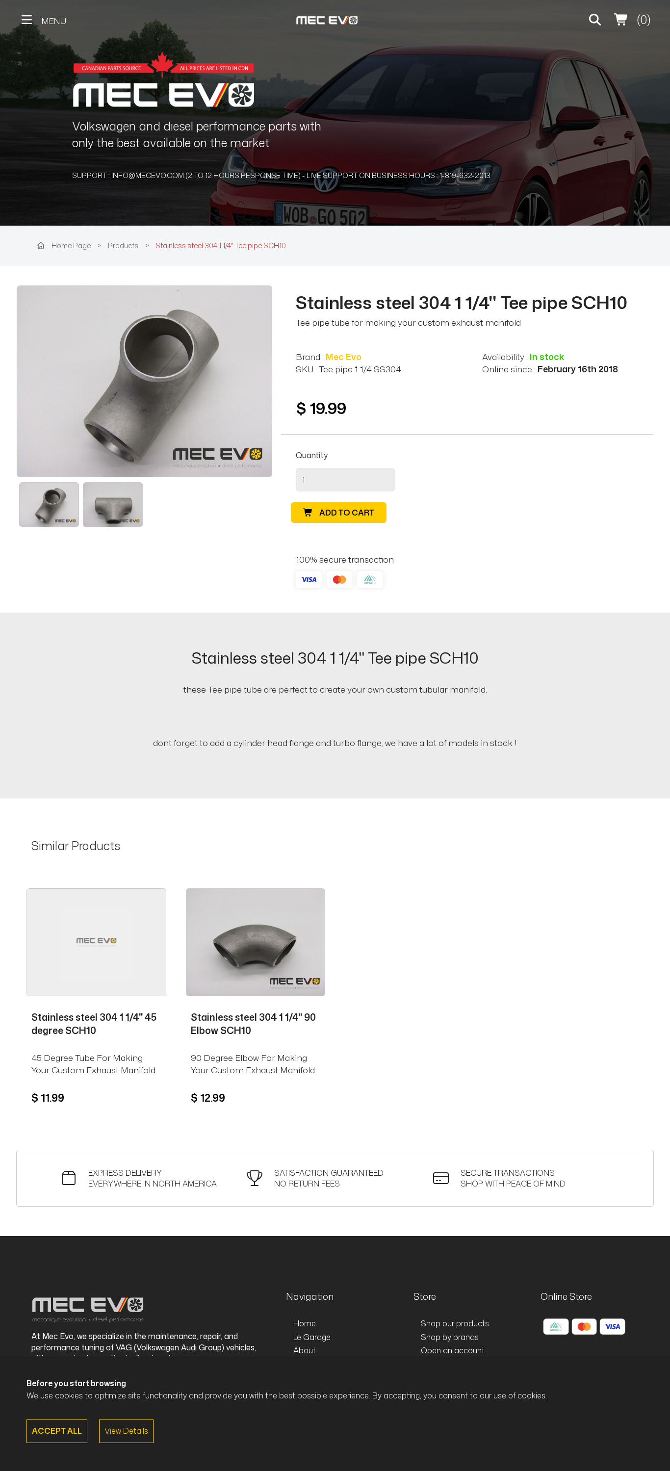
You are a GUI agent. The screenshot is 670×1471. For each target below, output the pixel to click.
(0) (642, 19)
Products (124, 245)
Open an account (453, 1350)
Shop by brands (450, 1337)
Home (304, 1323)
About (304, 1350)
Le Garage (312, 1337)
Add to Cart (346, 512)
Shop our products (455, 1323)
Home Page (71, 245)
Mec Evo (343, 357)
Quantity (312, 455)
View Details (126, 1430)
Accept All (57, 1430)
